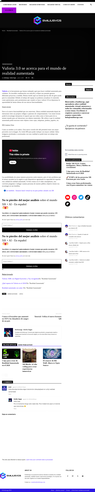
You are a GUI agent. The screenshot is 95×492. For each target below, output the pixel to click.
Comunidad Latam (9, 4)
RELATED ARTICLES (9, 345)
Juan (10, 387)
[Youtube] (83, 476)
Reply (10, 394)
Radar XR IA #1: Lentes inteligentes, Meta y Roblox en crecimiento (78, 165)
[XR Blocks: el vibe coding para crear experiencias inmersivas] (31, 356)
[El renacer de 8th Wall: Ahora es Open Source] (52, 354)
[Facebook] (67, 476)
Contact (68, 490)
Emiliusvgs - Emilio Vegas (10, 77)
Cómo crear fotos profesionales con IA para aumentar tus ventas (79, 184)
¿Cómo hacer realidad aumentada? (80, 490)
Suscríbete (9, 10)
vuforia (21, 293)
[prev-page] (3, 375)
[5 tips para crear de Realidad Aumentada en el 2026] (11, 354)
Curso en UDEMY (69, 4)
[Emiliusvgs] (47, 20)
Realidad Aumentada (37, 4)
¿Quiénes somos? (60, 490)
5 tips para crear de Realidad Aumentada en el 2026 (10, 363)
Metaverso (23, 4)
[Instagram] (72, 476)
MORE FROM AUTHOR (25, 345)
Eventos (81, 4)
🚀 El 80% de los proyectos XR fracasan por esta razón (78, 178)
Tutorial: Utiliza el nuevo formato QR (47, 317)
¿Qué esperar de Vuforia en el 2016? (14, 283)
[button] (91, 5)
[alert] (79, 154)
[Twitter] (78, 476)
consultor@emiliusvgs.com (38, 482)
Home (3, 30)
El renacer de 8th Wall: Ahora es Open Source (51, 363)
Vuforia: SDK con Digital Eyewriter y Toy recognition (20, 279)
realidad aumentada (12, 293)
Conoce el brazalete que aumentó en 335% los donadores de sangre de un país (15, 318)
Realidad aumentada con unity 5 (13, 288)
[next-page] (6, 375)
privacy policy (19, 219)
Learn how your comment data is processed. (39, 459)
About (52, 490)
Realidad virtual (54, 4)
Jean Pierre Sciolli (73, 242)
